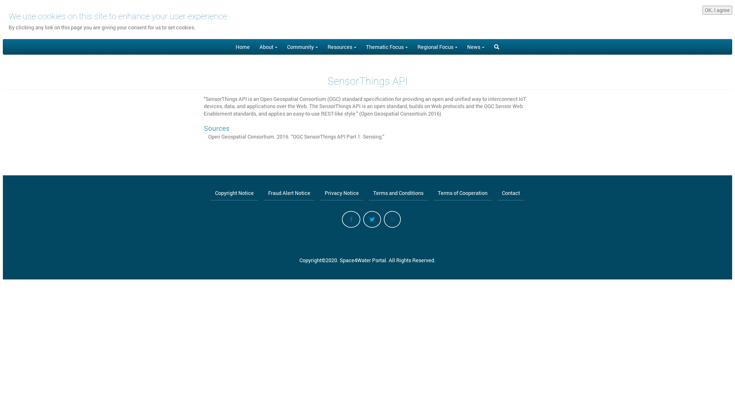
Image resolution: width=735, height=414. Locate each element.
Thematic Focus (385, 46)
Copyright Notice (234, 192)
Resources (340, 46)
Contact (511, 192)
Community (301, 46)
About (267, 46)
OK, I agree (717, 10)
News (474, 46)
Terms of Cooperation (463, 192)
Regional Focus (435, 46)
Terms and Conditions (398, 192)
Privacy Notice (342, 192)
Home (243, 46)
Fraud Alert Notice (289, 192)
